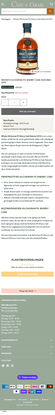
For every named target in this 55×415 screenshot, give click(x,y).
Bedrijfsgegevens (10, 399)
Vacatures (45, 399)
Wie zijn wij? (23, 399)
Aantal (3, 97)
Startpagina (5, 19)
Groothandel (27, 402)
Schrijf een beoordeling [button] (27, 274)
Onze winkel (34, 399)
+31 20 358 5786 (10, 311)
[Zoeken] (50, 11)
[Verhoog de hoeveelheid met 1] (23, 102)
